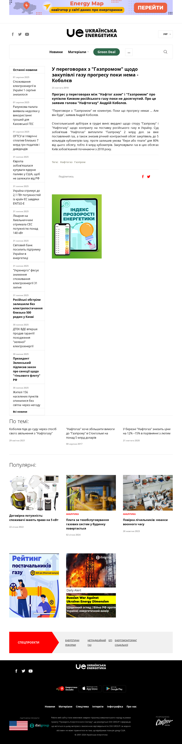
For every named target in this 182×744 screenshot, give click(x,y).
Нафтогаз (66, 162)
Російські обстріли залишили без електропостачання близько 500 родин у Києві (27, 308)
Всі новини (20, 411)
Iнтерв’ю (97, 706)
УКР (165, 34)
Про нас (131, 706)
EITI (110, 640)
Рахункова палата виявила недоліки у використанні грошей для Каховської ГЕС (26, 115)
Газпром (79, 162)
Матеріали (77, 52)
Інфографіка (115, 706)
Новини (56, 52)
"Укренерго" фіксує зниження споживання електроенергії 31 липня (26, 278)
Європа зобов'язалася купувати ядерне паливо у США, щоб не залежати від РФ (26, 169)
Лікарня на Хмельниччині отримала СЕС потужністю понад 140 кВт (25, 224)
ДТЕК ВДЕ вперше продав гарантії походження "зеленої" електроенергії (25, 337)
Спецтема (82, 706)
